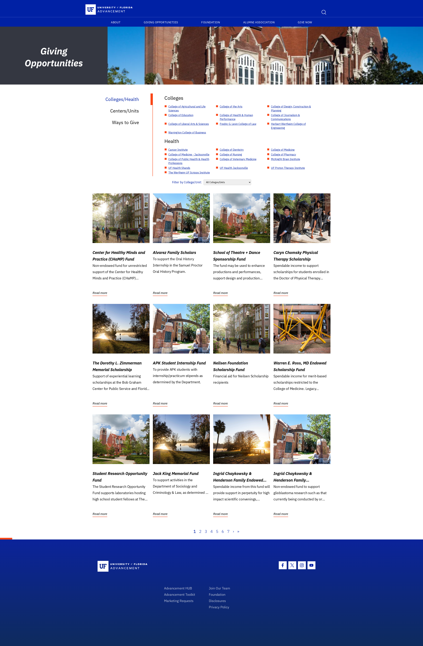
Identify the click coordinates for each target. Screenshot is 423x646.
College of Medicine (283, 149)
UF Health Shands (179, 168)
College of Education (180, 115)
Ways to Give (125, 122)
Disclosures (217, 601)
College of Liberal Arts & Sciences (188, 124)
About (116, 22)
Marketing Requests (178, 601)
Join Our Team (219, 588)
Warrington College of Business (187, 132)
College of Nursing (231, 154)
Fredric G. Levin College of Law (238, 124)
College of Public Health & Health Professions (188, 161)
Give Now (305, 22)
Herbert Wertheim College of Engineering (288, 126)
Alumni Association (259, 22)
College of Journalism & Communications (285, 117)
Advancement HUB (178, 588)
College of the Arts (231, 106)
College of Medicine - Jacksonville (188, 154)
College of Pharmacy (283, 154)
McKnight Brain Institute (285, 159)
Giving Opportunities (161, 22)
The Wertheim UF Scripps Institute (189, 172)
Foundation (210, 22)
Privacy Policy (219, 607)
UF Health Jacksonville (234, 168)
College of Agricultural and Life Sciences (187, 108)
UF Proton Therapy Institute (288, 168)
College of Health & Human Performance (236, 117)
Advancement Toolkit (179, 594)
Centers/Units (124, 111)
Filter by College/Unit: (187, 182)
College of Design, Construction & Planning (291, 108)
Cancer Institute (178, 149)
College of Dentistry (232, 149)
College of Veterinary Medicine (238, 159)
